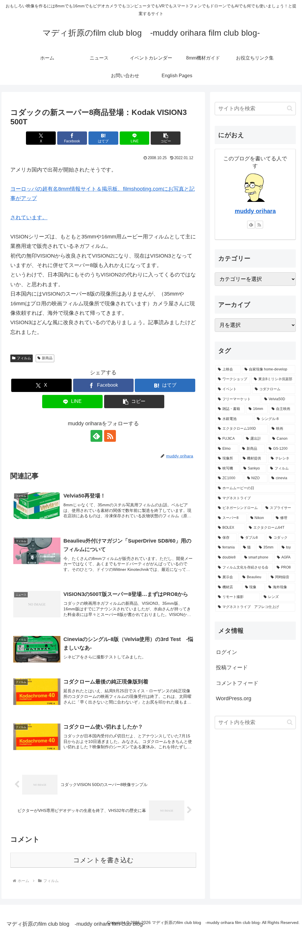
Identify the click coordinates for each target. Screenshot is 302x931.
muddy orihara (255, 211)
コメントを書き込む (103, 860)
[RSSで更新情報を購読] (110, 436)
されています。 (28, 217)
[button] (165, 138)
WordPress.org (233, 698)
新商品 (47, 358)
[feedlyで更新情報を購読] (96, 436)
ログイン (226, 652)
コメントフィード (237, 683)
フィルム (24, 358)
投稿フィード (232, 667)
